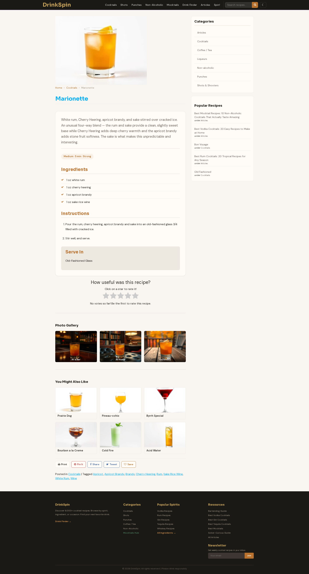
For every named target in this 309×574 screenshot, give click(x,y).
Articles (205, 4)
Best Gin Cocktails (217, 519)
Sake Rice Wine (173, 474)
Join (249, 555)
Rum (159, 474)
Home (58, 87)
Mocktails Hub (131, 532)
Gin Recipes (163, 519)
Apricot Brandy (114, 474)
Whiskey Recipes (166, 528)
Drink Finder (190, 4)
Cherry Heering (145, 474)
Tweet (113, 464)
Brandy (130, 474)
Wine (73, 478)
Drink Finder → (63, 521)
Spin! (217, 4)
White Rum (62, 478)
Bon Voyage (201, 144)
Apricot (98, 474)
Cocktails (111, 4)
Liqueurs (202, 58)
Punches (137, 4)
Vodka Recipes (164, 511)
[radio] (106, 296)
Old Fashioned (202, 171)
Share (95, 464)
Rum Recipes (164, 515)
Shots (124, 4)
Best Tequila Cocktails (219, 524)
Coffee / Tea (204, 50)
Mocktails (173, 4)
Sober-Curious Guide (219, 532)
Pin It (80, 464)
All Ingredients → (166, 532)
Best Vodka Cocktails (219, 515)
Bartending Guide (217, 511)
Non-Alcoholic (154, 4)
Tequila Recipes (165, 524)
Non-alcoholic (205, 67)
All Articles (213, 537)
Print (64, 464)
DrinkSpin (57, 4)
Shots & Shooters (208, 85)
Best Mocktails (215, 528)
